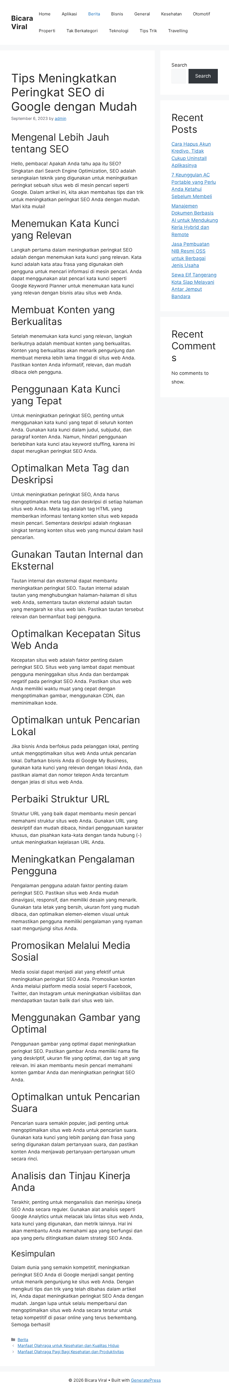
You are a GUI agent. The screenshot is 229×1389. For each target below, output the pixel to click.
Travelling (178, 30)
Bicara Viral (22, 22)
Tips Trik (148, 30)
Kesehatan (171, 14)
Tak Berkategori (82, 30)
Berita (94, 14)
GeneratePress (146, 1380)
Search (179, 65)
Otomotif (201, 14)
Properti (47, 30)
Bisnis (117, 14)
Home (45, 14)
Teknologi (118, 30)
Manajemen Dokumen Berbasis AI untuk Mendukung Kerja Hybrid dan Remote (194, 220)
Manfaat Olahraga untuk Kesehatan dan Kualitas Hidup (68, 1345)
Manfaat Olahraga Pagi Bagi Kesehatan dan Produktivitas (71, 1351)
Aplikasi (69, 14)
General (142, 14)
